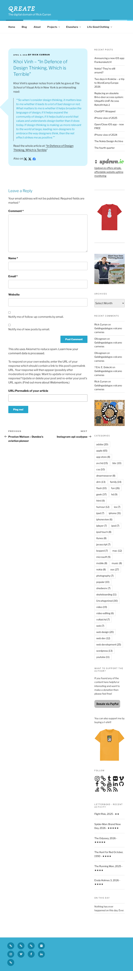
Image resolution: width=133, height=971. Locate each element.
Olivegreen (100, 338)
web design (105, 631)
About (37, 26)
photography (105, 575)
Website (14, 294)
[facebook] (34, 158)
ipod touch (103, 531)
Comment (16, 211)
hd (114, 494)
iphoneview (104, 519)
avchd (102, 463)
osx (114, 569)
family (115, 481)
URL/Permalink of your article (28, 390)
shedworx (103, 588)
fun (115, 488)
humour (102, 506)
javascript (103, 544)
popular (102, 581)
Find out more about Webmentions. (46, 382)
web (100, 625)
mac (117, 550)
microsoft (103, 556)
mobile (101, 563)
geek (101, 494)
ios (117, 506)
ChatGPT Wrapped (104, 111)
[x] (25, 158)
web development (108, 644)
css (100, 469)
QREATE (22, 8)
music (117, 563)
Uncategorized (107, 600)
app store (103, 456)
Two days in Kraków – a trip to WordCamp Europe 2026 (109, 82)
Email (13, 276)
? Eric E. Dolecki (103, 367)
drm (100, 481)
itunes (101, 538)
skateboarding (106, 594)
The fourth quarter (104, 147)
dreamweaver (105, 475)
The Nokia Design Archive (108, 141)
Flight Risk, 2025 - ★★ (106, 813)
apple (101, 450)
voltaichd (103, 619)
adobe (102, 444)
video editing (105, 613)
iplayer (101, 525)
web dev (103, 638)
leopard (102, 550)
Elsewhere (72, 26)
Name (13, 258)
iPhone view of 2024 (105, 134)
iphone (115, 513)
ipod (115, 525)
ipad (100, 513)
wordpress (104, 650)
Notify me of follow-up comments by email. (36, 316)
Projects (52, 26)
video (101, 606)
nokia (101, 569)
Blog (24, 26)
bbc (116, 463)
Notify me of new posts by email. (29, 329)
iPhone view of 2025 (105, 117)
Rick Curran (101, 324)
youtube (103, 656)
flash (101, 488)
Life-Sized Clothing (98, 26)
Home (11, 26)
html (100, 500)
